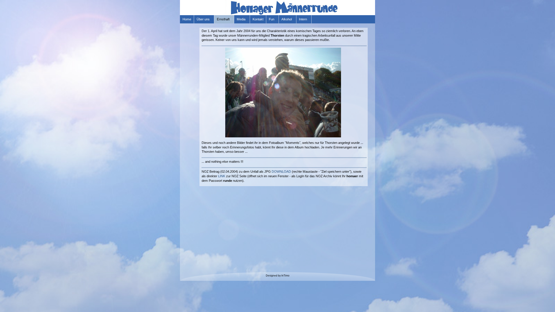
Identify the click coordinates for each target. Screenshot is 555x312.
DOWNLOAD (281, 171)
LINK (221, 176)
